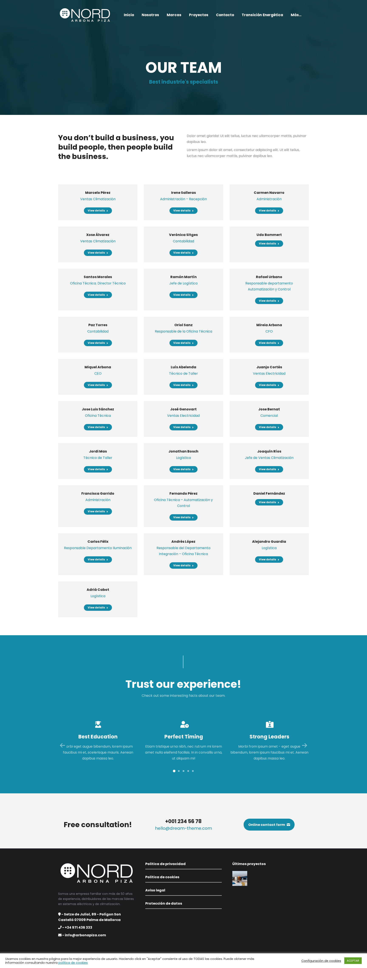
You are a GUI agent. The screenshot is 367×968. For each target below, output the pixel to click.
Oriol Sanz (183, 325)
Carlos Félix (98, 541)
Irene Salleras (183, 192)
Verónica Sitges (183, 234)
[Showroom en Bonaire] (240, 878)
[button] (174, 771)
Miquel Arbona (98, 367)
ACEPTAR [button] (353, 961)
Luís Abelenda (183, 367)
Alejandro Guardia (269, 541)
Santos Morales (98, 276)
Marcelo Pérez (97, 192)
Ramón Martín (183, 276)
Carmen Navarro (269, 192)
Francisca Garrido (97, 493)
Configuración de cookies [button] (321, 961)
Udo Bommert (269, 234)
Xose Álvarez (97, 234)
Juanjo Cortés (269, 367)
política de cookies (73, 963)
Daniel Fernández (269, 493)
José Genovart (183, 409)
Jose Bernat (269, 409)
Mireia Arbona (269, 325)
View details (96, 210)
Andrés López (183, 541)
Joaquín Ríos (269, 451)
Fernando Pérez (183, 493)
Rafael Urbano (269, 276)
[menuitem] (129, 15)
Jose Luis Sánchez (98, 409)
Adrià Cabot (98, 589)
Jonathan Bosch (183, 451)
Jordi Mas (98, 451)
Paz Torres (97, 325)
